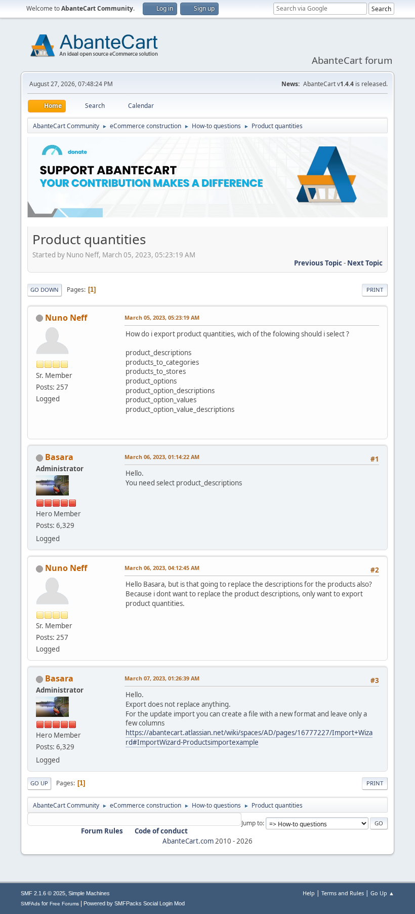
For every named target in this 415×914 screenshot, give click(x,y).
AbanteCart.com (188, 841)
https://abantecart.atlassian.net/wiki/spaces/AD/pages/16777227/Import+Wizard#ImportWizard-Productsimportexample (249, 737)
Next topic (365, 263)
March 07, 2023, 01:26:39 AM (161, 678)
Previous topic (318, 263)
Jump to (252, 823)
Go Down (44, 289)
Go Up (39, 783)
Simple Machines (89, 893)
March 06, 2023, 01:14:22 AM (161, 457)
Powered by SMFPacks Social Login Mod (134, 903)
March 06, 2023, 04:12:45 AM (161, 568)
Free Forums (64, 903)
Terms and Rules (342, 893)
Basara (59, 457)
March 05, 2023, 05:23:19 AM (161, 317)
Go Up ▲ (382, 893)
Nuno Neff (66, 317)
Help (309, 893)
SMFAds (30, 903)
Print (374, 289)
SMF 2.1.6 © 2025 (43, 893)
